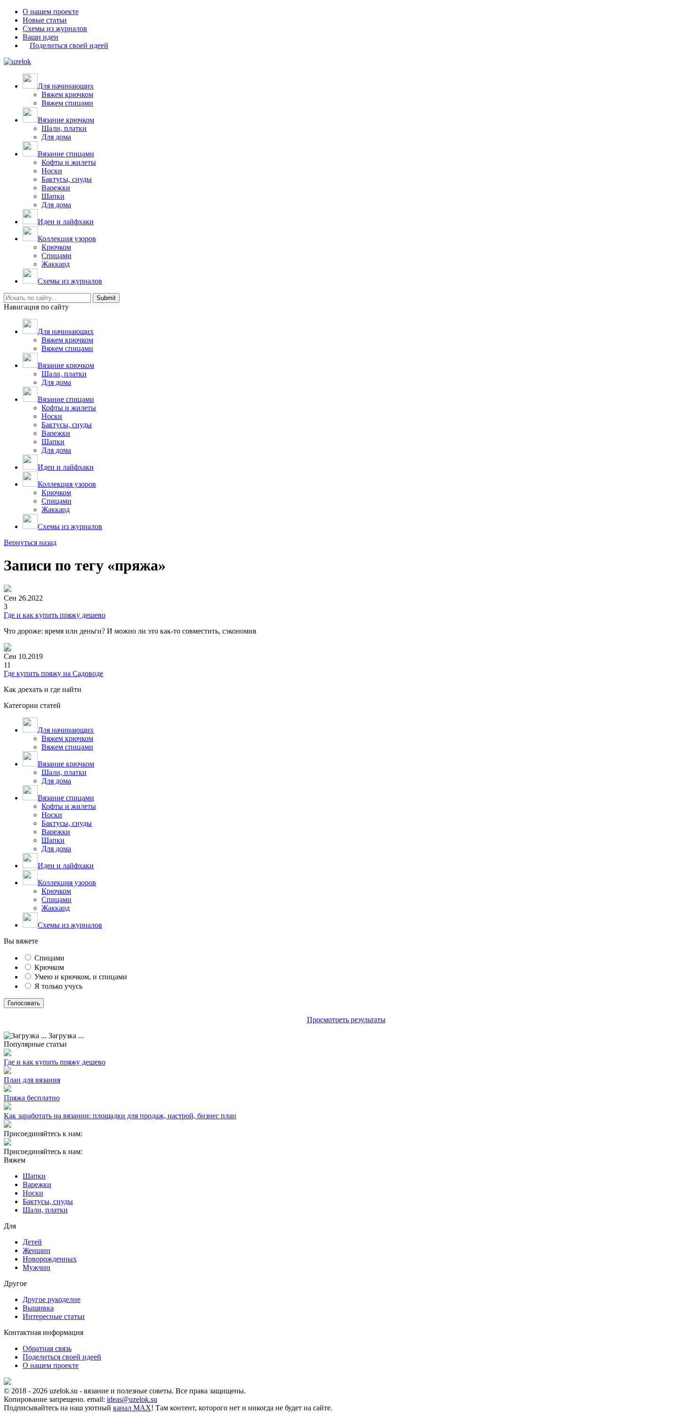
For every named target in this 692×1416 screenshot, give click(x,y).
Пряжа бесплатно (32, 1098)
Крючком (56, 247)
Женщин (36, 1250)
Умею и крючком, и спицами (80, 977)
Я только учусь (58, 986)
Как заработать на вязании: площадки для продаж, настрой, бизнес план (120, 1116)
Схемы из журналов (55, 28)
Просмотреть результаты (346, 1020)
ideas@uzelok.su (132, 1399)
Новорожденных (50, 1259)
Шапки (52, 196)
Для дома (56, 137)
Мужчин (36, 1267)
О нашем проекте (51, 12)
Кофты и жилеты (68, 162)
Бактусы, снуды (66, 179)
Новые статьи (45, 20)
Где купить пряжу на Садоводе (53, 673)
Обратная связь (47, 1348)
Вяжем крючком (67, 94)
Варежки (55, 188)
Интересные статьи (54, 1316)
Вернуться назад (30, 542)
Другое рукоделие (51, 1299)
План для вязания (32, 1080)
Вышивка (38, 1308)
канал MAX (132, 1408)
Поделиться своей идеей (62, 1357)
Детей (32, 1242)
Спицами (56, 256)
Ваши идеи (40, 37)
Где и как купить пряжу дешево (54, 615)
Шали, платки (64, 128)
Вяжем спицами (67, 103)
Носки (51, 171)
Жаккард (55, 264)
